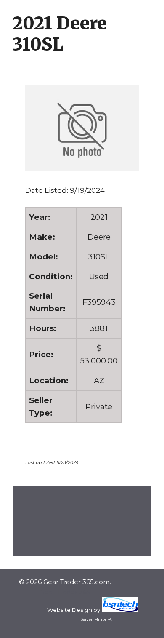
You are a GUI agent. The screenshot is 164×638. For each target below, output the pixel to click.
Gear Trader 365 (65, 592)
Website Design (69, 609)
